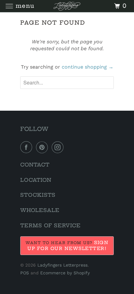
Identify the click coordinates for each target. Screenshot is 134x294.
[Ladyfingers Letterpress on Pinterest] (43, 147)
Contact (35, 164)
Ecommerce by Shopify (65, 272)
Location (35, 180)
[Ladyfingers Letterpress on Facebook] (27, 147)
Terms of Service (50, 225)
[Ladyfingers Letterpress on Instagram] (59, 147)
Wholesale (40, 210)
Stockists (37, 195)
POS (24, 272)
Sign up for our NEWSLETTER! (67, 245)
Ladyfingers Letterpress (62, 265)
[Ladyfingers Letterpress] (67, 6)
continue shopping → (87, 67)
